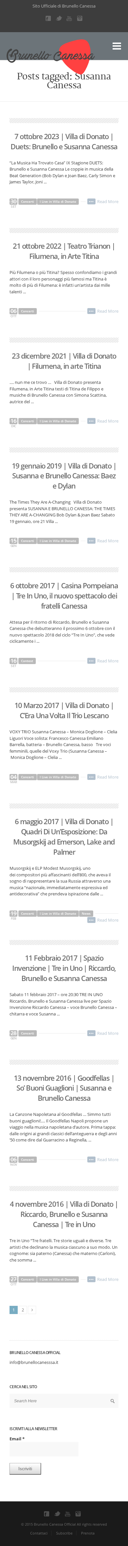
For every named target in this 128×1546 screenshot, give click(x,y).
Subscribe (64, 1533)
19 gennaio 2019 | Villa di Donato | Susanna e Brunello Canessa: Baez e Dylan (64, 476)
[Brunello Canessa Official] (21, 52)
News (86, 913)
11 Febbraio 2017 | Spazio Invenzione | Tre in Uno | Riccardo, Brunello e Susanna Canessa (64, 968)
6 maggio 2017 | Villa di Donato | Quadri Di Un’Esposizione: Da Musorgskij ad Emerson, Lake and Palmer (64, 836)
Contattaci (39, 1533)
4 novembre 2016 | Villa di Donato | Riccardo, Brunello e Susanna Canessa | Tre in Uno (64, 1214)
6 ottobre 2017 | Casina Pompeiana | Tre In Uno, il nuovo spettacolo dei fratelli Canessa (64, 595)
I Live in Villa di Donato (58, 201)
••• (91, 201)
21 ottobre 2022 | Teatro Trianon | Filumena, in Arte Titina (64, 251)
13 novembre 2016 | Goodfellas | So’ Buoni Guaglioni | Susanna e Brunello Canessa (64, 1088)
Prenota (88, 1533)
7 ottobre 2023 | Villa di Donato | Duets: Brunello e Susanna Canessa (64, 141)
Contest (27, 660)
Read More (107, 201)
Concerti (27, 201)
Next (32, 1310)
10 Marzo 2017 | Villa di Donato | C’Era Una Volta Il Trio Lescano (64, 710)
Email (17, 1439)
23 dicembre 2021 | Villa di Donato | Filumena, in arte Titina (64, 361)
